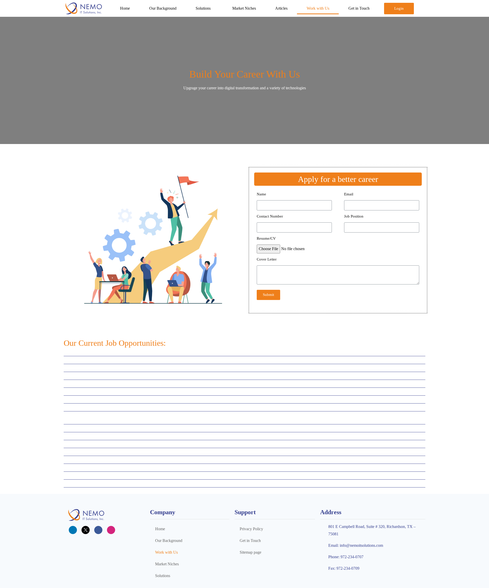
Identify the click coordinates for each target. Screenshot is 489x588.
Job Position (353, 216)
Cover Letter (267, 259)
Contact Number (270, 216)
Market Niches (244, 8)
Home (125, 8)
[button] (399, 8)
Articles (281, 8)
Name (261, 194)
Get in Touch (359, 8)
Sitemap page (250, 552)
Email (348, 194)
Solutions (203, 8)
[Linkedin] (73, 530)
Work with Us (318, 8)
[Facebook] (98, 530)
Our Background (162, 8)
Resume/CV (266, 238)
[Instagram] (111, 530)
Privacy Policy (251, 529)
